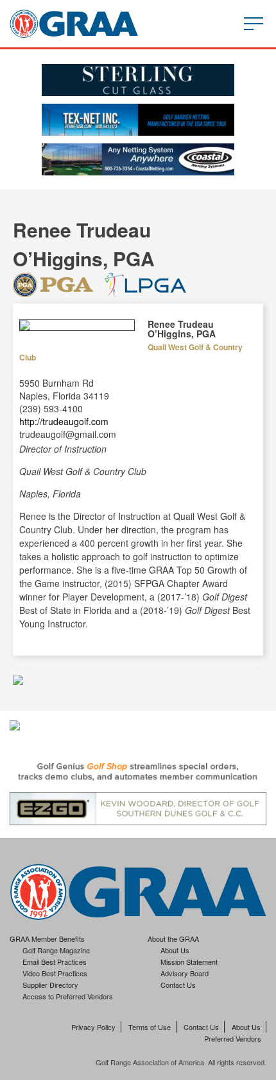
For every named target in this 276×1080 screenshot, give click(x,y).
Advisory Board (184, 973)
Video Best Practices (54, 973)
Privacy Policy (93, 1027)
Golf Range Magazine (56, 950)
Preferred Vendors (232, 1038)
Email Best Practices (54, 961)
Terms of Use (149, 1027)
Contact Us (178, 984)
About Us (174, 950)
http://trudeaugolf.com (63, 421)
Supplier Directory (50, 984)
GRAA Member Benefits (47, 938)
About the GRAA (173, 938)
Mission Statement (189, 961)
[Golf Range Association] (74, 24)
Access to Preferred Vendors (67, 996)
